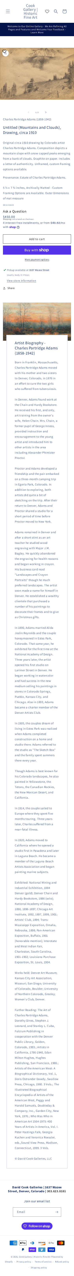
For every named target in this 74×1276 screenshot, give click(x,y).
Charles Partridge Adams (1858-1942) (27, 119)
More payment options (37, 259)
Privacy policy (24, 1261)
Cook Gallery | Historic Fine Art (35, 1256)
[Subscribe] (56, 1212)
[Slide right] (45, 112)
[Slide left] (28, 112)
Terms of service (43, 1261)
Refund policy (62, 1261)
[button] (8, 11)
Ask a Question (14, 211)
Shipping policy (39, 1267)
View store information (21, 280)
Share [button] (11, 288)
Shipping (7, 219)
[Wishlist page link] (47, 11)
